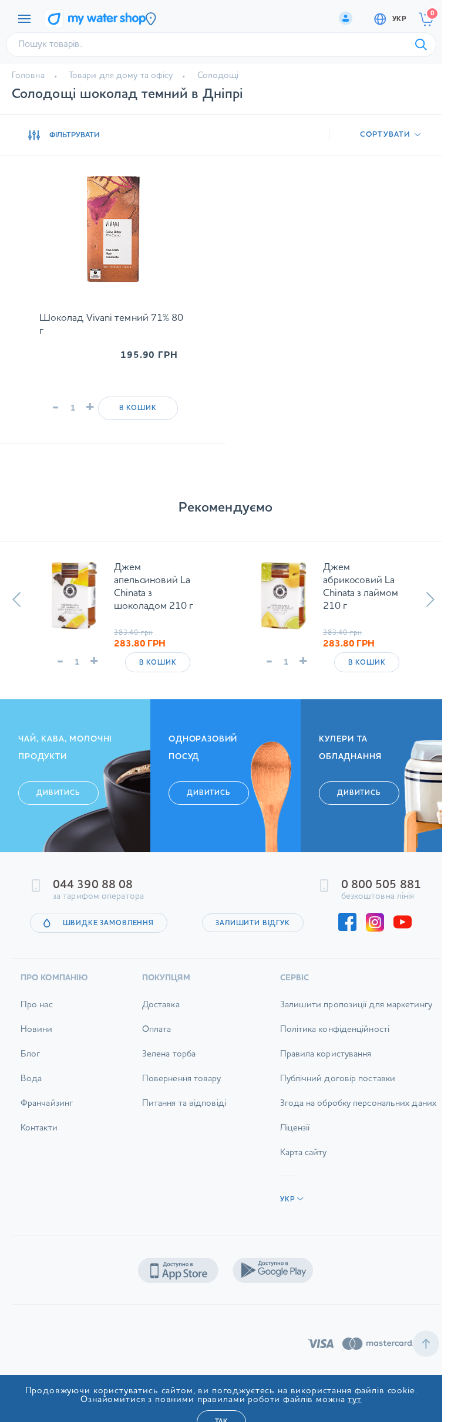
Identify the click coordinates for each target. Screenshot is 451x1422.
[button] (16, 599)
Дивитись (58, 817)
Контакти (39, 1152)
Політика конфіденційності (326, 1053)
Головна (28, 76)
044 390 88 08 (93, 909)
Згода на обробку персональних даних (349, 1127)
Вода (31, 1103)
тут (355, 1400)
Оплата (152, 1053)
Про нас (37, 1029)
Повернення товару (177, 1103)
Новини (37, 1053)
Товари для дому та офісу (121, 76)
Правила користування (317, 1078)
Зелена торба (164, 1078)
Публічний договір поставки (329, 1103)
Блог (30, 1078)
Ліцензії (286, 1152)
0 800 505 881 (372, 909)
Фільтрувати (74, 135)
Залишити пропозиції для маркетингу (347, 1029)
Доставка (156, 1029)
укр (399, 19)
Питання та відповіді (179, 1127)
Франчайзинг (47, 1127)
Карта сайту (294, 1177)
